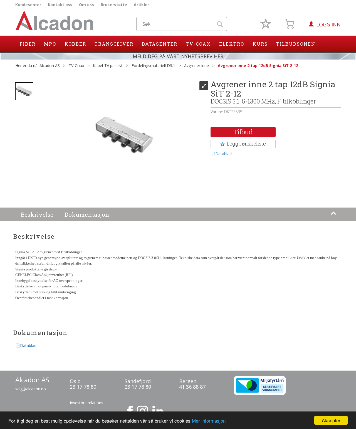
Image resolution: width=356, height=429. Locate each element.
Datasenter (159, 44)
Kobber (75, 44)
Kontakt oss (60, 4)
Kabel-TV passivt (108, 65)
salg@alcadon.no (30, 388)
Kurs (260, 44)
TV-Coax (198, 44)
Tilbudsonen (295, 44)
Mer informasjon (209, 420)
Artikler (141, 4)
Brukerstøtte (114, 4)
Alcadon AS (49, 65)
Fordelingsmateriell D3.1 (153, 65)
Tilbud (243, 131)
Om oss (86, 4)
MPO (50, 44)
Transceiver (114, 44)
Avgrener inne (196, 65)
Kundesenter (28, 4)
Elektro (231, 44)
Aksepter (331, 420)
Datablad (223, 153)
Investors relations (86, 402)
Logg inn (328, 24)
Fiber (27, 44)
